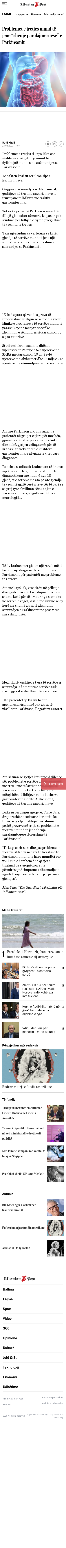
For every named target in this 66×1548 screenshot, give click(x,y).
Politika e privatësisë (52, 1403)
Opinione (10, 1338)
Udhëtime (10, 1387)
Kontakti (7, 1404)
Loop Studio (54, 1414)
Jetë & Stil (10, 1357)
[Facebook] (48, 143)
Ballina (8, 1289)
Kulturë (8, 1348)
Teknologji (11, 1367)
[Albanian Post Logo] (33, 4)
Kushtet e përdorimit (52, 1397)
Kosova (36, 14)
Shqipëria (21, 14)
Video (7, 1318)
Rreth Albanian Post (13, 1398)
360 (6, 1328)
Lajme (7, 14)
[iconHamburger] (4, 3)
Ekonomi (10, 1377)
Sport (7, 1309)
